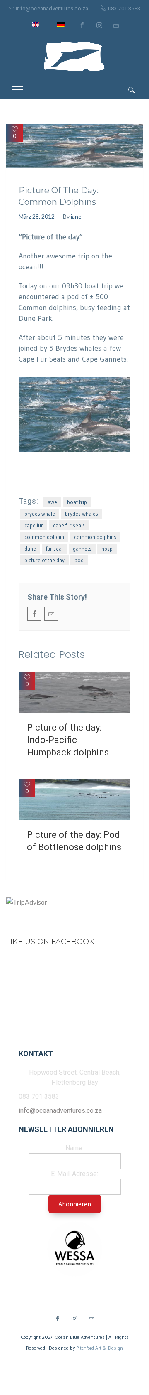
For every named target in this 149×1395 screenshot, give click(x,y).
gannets (82, 548)
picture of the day (44, 560)
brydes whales (81, 513)
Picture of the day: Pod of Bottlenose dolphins (74, 840)
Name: (74, 1148)
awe (52, 502)
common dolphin (44, 537)
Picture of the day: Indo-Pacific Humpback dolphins (68, 740)
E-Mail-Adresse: (74, 1174)
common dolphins (95, 537)
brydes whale (39, 513)
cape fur (33, 525)
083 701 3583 (124, 8)
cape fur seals (69, 525)
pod (79, 560)
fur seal (54, 548)
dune (30, 548)
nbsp (107, 548)
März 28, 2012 (37, 216)
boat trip (77, 502)
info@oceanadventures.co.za (52, 8)
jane (76, 216)
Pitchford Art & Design (99, 1348)
